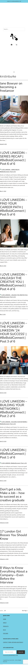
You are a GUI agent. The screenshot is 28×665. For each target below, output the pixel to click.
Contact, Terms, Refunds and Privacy (13, 642)
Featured (5, 633)
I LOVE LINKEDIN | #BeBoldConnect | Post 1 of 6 (13, 453)
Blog (4, 630)
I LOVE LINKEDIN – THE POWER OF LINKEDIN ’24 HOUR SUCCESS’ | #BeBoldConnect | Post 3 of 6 (13, 332)
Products (5, 626)
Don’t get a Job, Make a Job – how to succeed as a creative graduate (12, 494)
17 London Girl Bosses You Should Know (13, 535)
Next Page (25, 610)
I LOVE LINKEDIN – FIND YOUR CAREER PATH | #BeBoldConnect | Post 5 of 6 (13, 207)
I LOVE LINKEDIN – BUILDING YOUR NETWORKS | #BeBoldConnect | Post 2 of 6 (13, 409)
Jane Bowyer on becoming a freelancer (11, 87)
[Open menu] (14, 72)
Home (4, 619)
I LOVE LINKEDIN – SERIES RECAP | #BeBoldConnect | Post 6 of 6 (13, 158)
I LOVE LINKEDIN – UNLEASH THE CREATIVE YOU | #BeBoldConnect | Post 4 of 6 (13, 282)
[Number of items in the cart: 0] (16, 44)
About (5, 623)
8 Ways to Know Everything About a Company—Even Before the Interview (13, 575)
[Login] (11, 44)
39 (5, 611)
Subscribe (20, 652)
